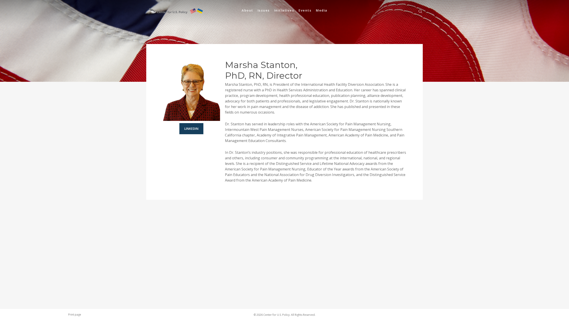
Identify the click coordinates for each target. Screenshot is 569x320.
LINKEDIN (191, 128)
